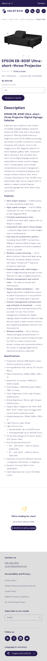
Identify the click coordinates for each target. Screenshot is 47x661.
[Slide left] (18, 55)
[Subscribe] (39, 617)
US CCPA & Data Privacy (15, 602)
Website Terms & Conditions (17, 597)
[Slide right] (28, 55)
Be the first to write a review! (23, 528)
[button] (44, 11)
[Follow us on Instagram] (14, 638)
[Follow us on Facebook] (7, 638)
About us (6, 3)
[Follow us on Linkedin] (20, 638)
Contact (41, 3)
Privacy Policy (11, 580)
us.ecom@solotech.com (16, 566)
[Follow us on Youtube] (27, 638)
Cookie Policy (10, 591)
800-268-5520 (12, 563)
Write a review (19, 71)
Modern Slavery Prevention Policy (19, 586)
